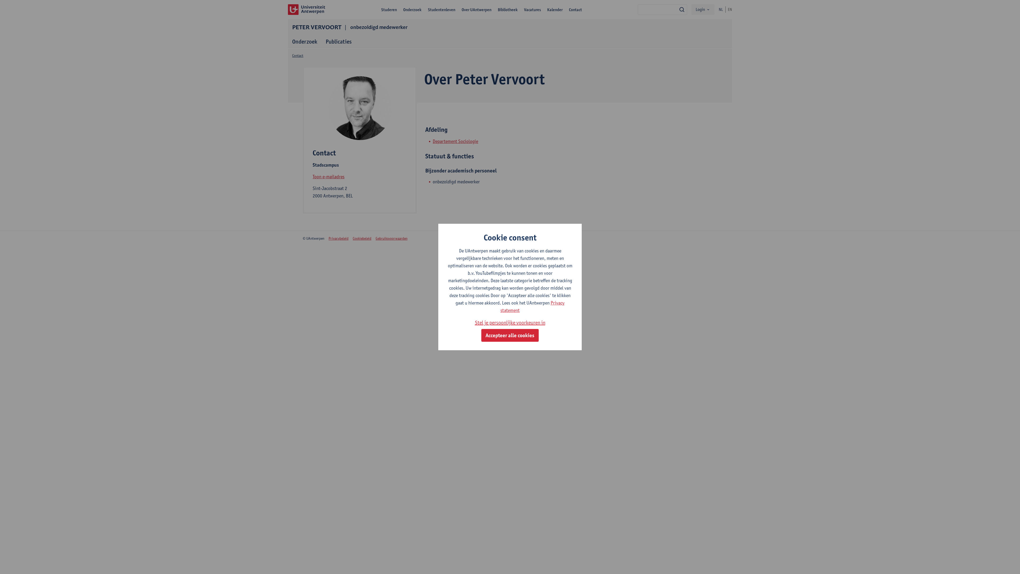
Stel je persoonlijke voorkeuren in (510, 322)
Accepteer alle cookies (510, 335)
